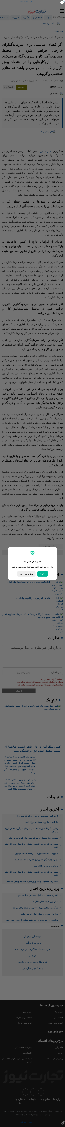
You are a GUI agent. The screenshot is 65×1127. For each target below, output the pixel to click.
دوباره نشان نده (26, 574)
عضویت (43, 574)
